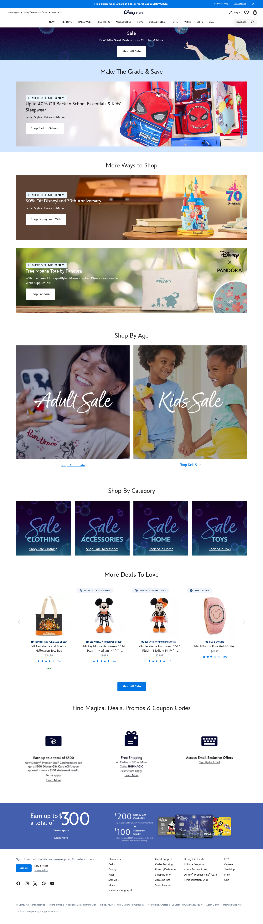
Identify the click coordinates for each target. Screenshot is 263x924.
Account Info (162, 880)
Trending (66, 22)
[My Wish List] (246, 12)
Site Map (229, 869)
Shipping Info (163, 874)
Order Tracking (164, 864)
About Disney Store (195, 869)
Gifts (200, 22)
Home (174, 22)
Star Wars (114, 880)
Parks (187, 22)
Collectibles (157, 22)
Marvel (112, 885)
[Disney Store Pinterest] (43, 883)
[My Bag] (255, 12)
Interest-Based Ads (232, 904)
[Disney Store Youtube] (52, 883)
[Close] (252, 5)
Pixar (111, 874)
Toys (140, 22)
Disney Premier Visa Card (35, 12)
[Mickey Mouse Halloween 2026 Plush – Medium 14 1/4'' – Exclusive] (104, 616)
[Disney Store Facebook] (18, 883)
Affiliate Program (194, 864)
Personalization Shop (196, 880)
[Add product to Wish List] (72, 592)
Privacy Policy (41, 870)
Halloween (85, 22)
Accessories (123, 22)
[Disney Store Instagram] (26, 883)
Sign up (24, 868)
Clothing (104, 22)
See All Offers (240, 4)
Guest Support (13, 12)
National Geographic (120, 890)
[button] (19, 622)
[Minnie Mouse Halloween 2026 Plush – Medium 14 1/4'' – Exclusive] (159, 616)
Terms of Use (55, 904)
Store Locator (57, 12)
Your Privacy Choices (158, 905)
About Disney (212, 904)
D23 (226, 859)
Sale (211, 22)
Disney (112, 869)
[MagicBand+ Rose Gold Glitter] (214, 616)
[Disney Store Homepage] (132, 12)
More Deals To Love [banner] (131, 575)
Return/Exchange (165, 869)
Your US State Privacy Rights (130, 904)
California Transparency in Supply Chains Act (37, 911)
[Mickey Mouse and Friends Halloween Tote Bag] (49, 616)
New (51, 22)
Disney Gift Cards (194, 859)
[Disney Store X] (35, 883)
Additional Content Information (81, 904)
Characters (114, 859)
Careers (228, 864)
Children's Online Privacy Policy (187, 904)
